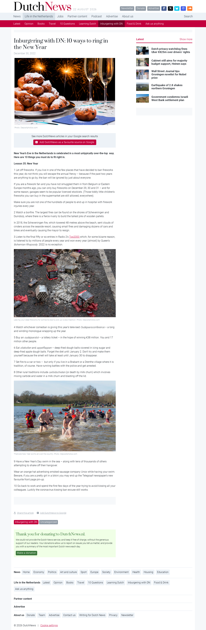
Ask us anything (154, 23)
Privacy (113, 615)
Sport (84, 572)
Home (26, 572)
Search (188, 16)
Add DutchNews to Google (53, 513)
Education (163, 572)
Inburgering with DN (111, 23)
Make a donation (26, 552)
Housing (148, 572)
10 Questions (67, 23)
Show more (186, 39)
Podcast (96, 16)
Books (41, 23)
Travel (52, 23)
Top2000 (74, 236)
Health (136, 572)
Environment (121, 572)
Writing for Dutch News (92, 615)
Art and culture (68, 572)
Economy (38, 572)
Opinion (28, 23)
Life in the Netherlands (39, 16)
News (17, 16)
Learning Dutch (87, 23)
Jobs (60, 16)
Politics (52, 572)
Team (42, 615)
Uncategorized (48, 522)
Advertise (153, 8)
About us (127, 16)
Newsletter (127, 8)
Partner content (77, 16)
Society (106, 572)
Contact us (69, 615)
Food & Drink (134, 23)
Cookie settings (49, 625)
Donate (141, 8)
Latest (16, 23)
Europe (94, 572)
